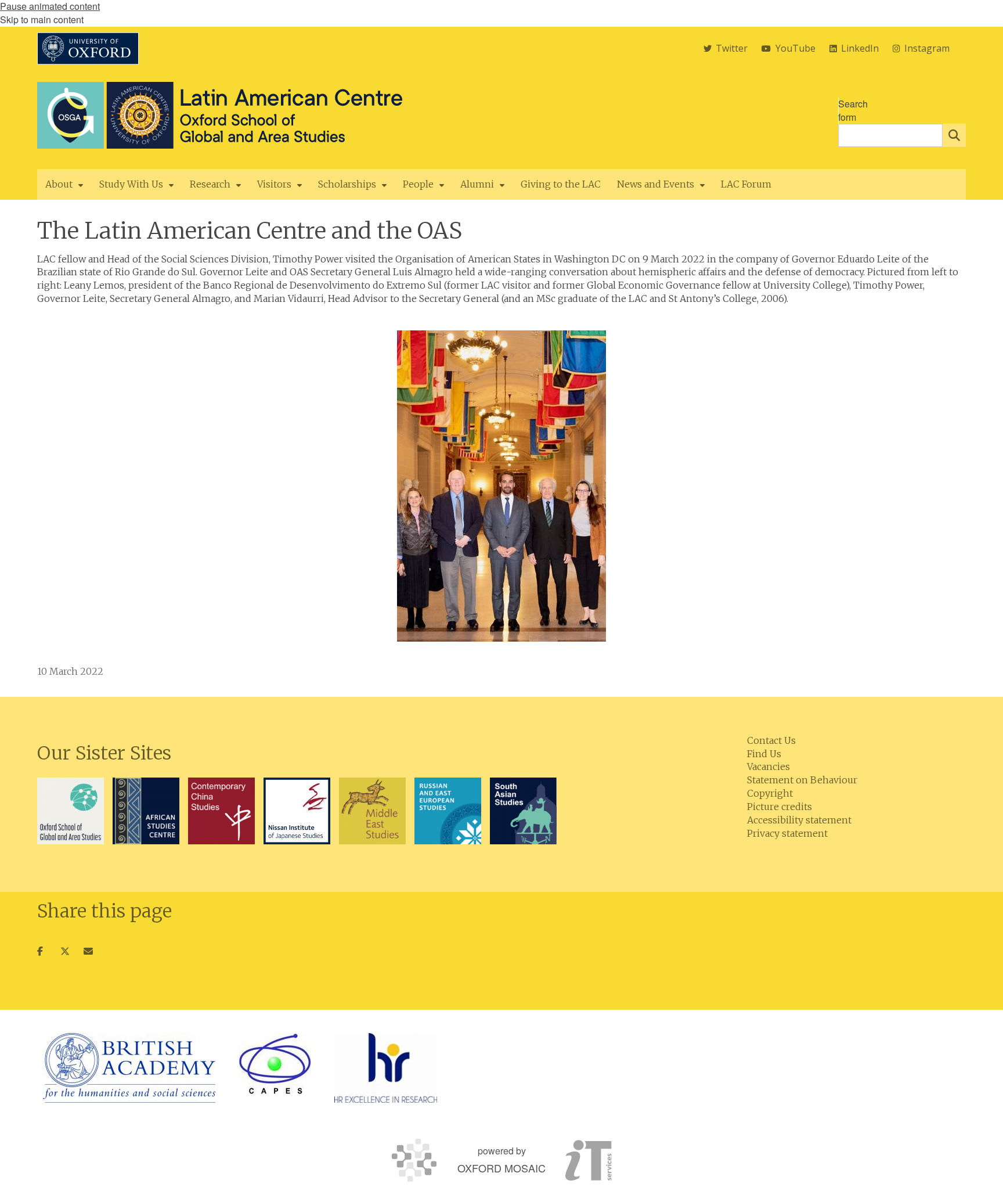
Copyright (770, 793)
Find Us (764, 754)
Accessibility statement (799, 820)
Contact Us (771, 740)
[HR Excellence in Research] (385, 1068)
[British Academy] (129, 1068)
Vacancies (768, 766)
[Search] (954, 135)
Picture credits (779, 806)
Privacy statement (787, 833)
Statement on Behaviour (802, 780)
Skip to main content (42, 19)
